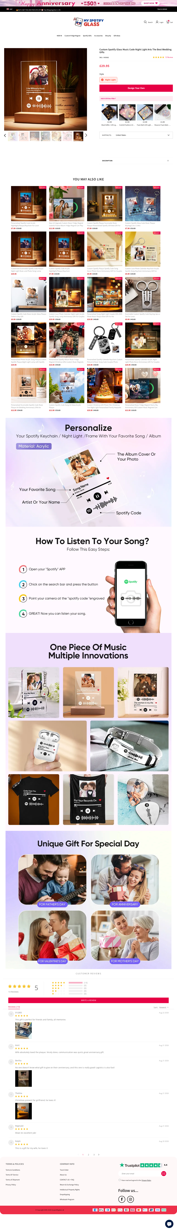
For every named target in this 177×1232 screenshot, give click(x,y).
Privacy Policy (11, 1181)
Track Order (64, 1166)
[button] (148, 22)
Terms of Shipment (13, 1176)
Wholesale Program (67, 1196)
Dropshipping (65, 1191)
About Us (63, 1171)
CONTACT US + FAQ (67, 1176)
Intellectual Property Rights (70, 1186)
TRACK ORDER (162, 9)
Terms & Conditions (13, 1166)
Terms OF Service (12, 1171)
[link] (72, 35)
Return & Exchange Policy (69, 1181)
